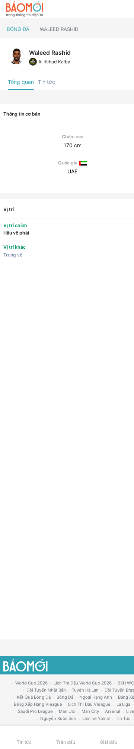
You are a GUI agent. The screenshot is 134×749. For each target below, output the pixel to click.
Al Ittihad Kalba (54, 61)
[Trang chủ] (24, 9)
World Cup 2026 (31, 683)
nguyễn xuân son (58, 718)
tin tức (123, 718)
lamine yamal (96, 718)
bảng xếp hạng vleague (38, 704)
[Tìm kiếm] (125, 9)
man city (90, 711)
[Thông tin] (112, 9)
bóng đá (65, 697)
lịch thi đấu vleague (89, 704)
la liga (123, 704)
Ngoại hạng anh (95, 697)
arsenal (112, 711)
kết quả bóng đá (34, 697)
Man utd (67, 711)
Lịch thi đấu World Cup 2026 (83, 683)
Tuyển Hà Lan (85, 690)
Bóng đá (18, 29)
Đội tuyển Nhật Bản (46, 690)
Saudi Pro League (35, 711)
